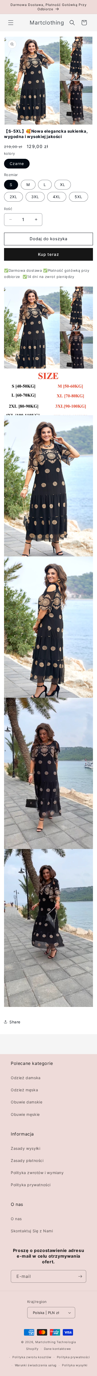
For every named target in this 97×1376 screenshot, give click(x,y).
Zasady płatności (27, 1160)
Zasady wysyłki (25, 1148)
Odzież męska (24, 1090)
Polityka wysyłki (75, 1365)
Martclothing (45, 1342)
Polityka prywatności (31, 1184)
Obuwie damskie (26, 1102)
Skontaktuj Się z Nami (32, 1231)
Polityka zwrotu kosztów (31, 1357)
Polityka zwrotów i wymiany (37, 1172)
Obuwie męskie (25, 1114)
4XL (57, 196)
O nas (16, 1218)
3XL (35, 196)
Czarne (17, 163)
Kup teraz (48, 254)
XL (62, 184)
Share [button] (14, 1022)
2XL (13, 196)
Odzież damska (26, 1077)
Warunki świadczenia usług (36, 1365)
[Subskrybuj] (80, 1276)
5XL (78, 196)
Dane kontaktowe (57, 1349)
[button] (11, 23)
